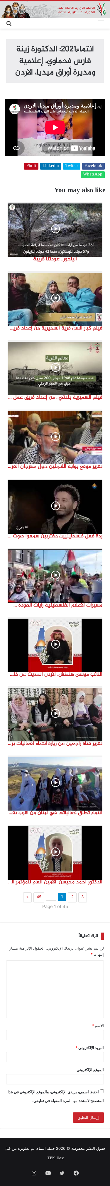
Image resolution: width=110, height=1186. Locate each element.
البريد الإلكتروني (89, 1047)
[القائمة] (101, 23)
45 (39, 897)
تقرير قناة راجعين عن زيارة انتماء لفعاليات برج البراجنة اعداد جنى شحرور (55, 744)
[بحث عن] (9, 23)
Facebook (93, 166)
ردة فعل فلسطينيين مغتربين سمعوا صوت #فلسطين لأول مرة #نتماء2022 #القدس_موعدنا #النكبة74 (55, 536)
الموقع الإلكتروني (90, 1069)
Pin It (31, 166)
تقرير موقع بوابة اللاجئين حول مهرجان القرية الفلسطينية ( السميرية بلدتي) (55, 467)
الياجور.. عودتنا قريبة (55, 259)
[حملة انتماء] (55, 9)
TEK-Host (56, 1158)
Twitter (71, 166)
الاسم (98, 1025)
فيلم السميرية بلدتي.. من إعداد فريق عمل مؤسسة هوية (55, 397)
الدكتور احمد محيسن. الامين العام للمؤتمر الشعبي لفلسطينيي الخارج (55, 882)
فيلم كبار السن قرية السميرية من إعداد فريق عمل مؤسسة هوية (55, 328)
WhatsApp (92, 174)
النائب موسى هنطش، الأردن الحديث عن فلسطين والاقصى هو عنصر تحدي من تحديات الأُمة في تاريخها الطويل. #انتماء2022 (55, 674)
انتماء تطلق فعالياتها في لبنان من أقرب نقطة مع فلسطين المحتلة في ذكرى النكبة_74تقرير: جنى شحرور (55, 813)
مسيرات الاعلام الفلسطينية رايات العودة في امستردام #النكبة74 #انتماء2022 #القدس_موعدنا (55, 605)
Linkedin (51, 166)
